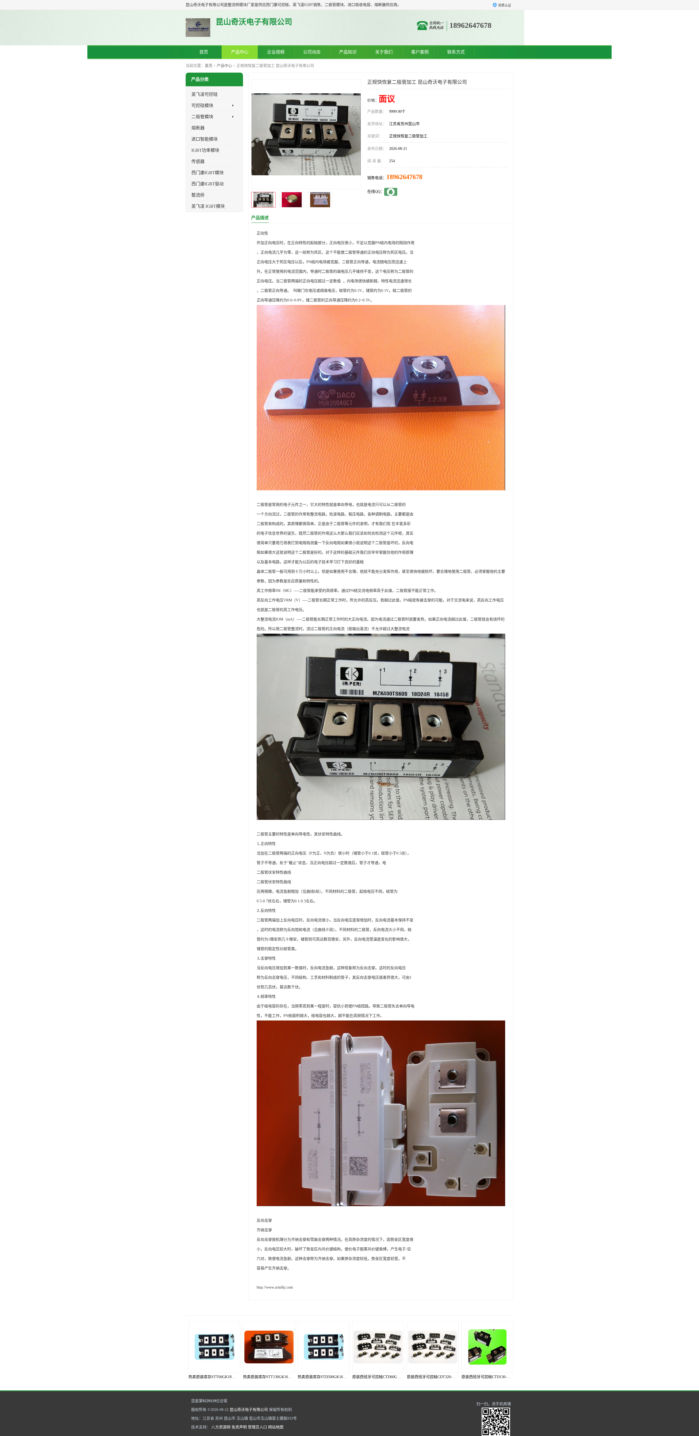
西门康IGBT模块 (207, 172)
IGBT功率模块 (205, 150)
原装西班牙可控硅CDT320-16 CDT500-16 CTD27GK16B (398, 1377)
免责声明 (239, 1427)
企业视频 (276, 52)
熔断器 (198, 128)
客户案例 (420, 52)
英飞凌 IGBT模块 (208, 206)
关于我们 (384, 52)
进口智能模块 (204, 139)
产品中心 (239, 52)
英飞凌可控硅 (204, 94)
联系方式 (456, 52)
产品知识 (348, 52)
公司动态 (312, 52)
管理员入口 (257, 1427)
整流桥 (198, 195)
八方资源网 (220, 1427)
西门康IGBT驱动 (207, 184)
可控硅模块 (202, 105)
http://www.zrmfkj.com (275, 1287)
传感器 (198, 161)
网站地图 (275, 1427)
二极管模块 (202, 116)
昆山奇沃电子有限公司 (249, 1410)
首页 (203, 52)
